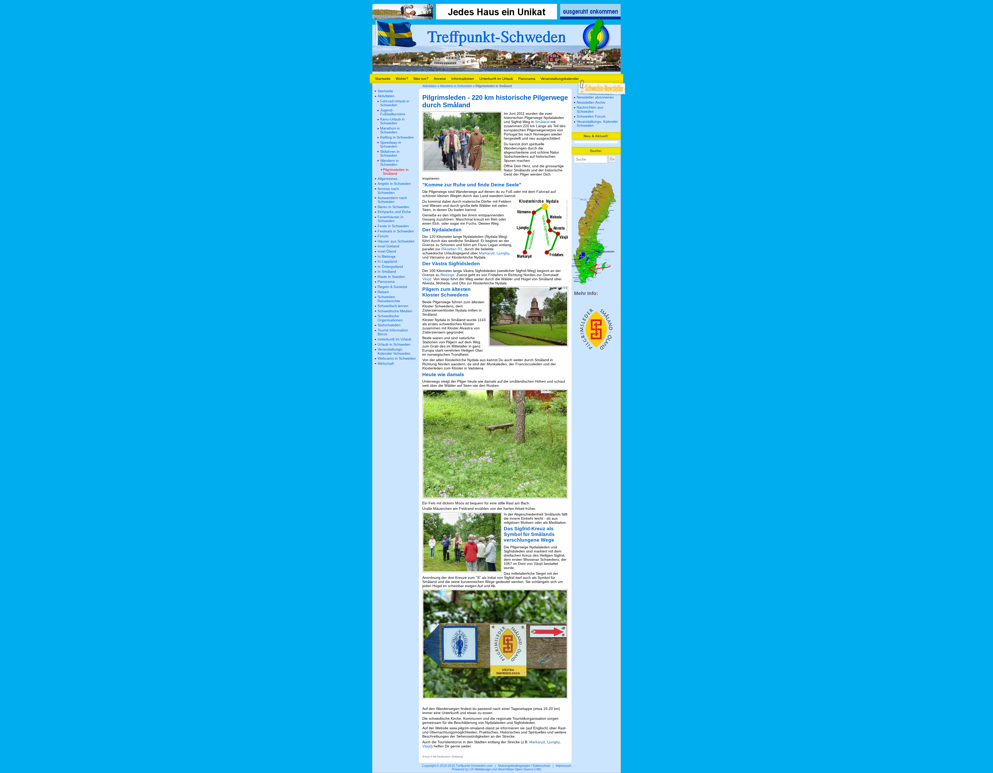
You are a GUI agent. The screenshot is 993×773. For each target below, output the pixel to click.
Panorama (526, 79)
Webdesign (483, 769)
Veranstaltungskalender (559, 79)
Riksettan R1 (451, 249)
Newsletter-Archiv (591, 102)
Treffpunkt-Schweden (496, 35)
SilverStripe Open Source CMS (519, 769)
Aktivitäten (429, 86)
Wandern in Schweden (456, 86)
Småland (542, 122)
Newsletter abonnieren (595, 97)
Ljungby (502, 253)
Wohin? (402, 79)
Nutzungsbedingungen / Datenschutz (524, 765)
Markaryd (486, 253)
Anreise (440, 79)
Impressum (563, 765)
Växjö (426, 279)
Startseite (382, 79)
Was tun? (420, 79)
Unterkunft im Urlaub (496, 79)
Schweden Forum (591, 116)
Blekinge (447, 275)
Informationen (462, 79)
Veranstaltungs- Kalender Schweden (597, 123)
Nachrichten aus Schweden (590, 109)
